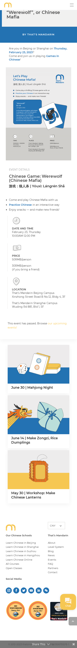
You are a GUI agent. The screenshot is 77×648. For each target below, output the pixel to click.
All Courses (12, 563)
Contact (52, 572)
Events (52, 559)
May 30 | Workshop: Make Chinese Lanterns (33, 495)
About (51, 542)
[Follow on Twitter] (24, 590)
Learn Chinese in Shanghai (22, 546)
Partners (53, 568)
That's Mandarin (41, 34)
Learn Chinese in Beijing (21, 542)
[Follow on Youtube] (31, 590)
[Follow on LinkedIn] (39, 590)
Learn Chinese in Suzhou (21, 551)
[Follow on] (46, 590)
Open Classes (14, 568)
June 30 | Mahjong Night (32, 387)
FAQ (50, 563)
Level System (56, 546)
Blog (51, 551)
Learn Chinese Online (19, 559)
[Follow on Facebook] (16, 590)
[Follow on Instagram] (9, 590)
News (51, 555)
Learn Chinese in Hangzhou (23, 555)
